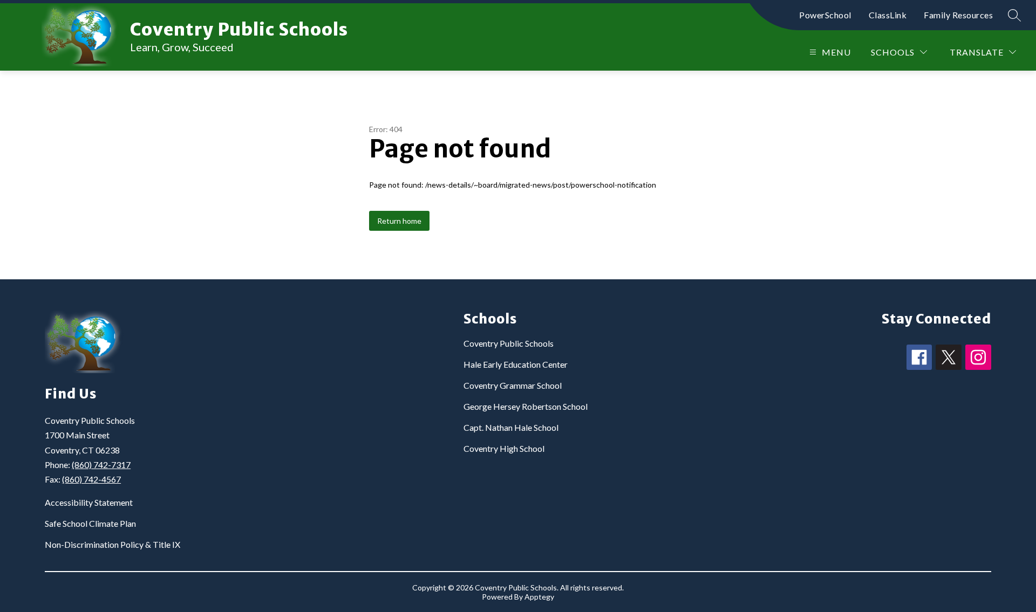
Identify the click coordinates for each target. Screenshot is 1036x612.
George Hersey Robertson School (526, 406)
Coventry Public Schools (509, 343)
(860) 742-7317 (101, 464)
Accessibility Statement (89, 502)
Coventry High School (504, 448)
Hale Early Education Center (516, 364)
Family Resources (958, 15)
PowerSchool (825, 15)
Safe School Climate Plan (90, 523)
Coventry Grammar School (513, 385)
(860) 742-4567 (91, 479)
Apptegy (539, 596)
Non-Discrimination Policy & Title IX (112, 544)
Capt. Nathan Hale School (511, 427)
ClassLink (888, 15)
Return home (399, 220)
